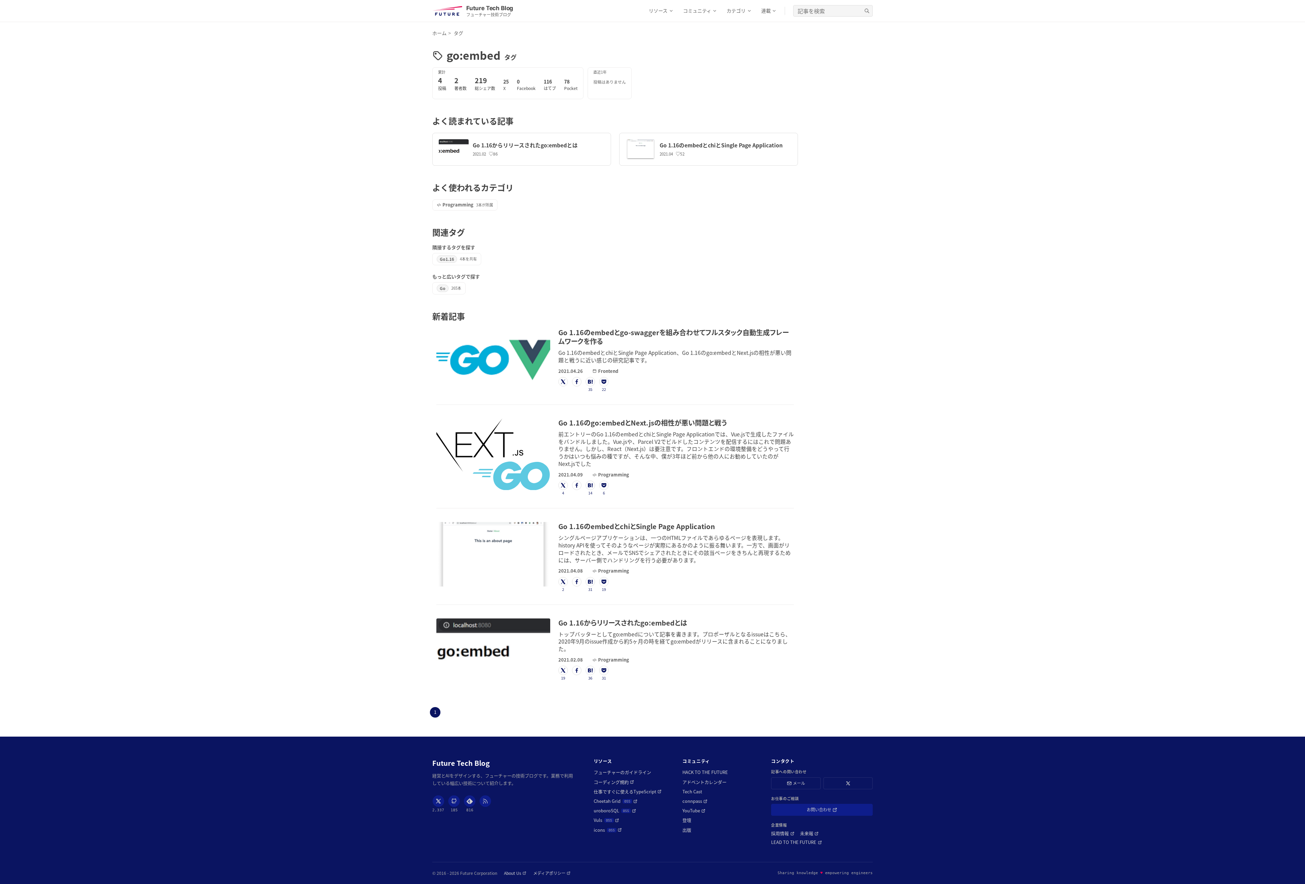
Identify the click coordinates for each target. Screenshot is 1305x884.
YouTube (694, 811)
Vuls (606, 820)
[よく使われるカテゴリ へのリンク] (517, 187)
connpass (695, 801)
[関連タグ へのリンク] (469, 232)
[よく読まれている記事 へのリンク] (517, 121)
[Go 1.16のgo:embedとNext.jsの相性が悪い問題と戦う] (493, 454)
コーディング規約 (614, 782)
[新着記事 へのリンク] (469, 316)
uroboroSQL (615, 811)
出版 (686, 830)
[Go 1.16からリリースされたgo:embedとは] (454, 149)
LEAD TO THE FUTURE (796, 842)
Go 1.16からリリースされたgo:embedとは (525, 145)
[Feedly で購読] (469, 801)
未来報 (809, 833)
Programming (457, 205)
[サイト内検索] (867, 10)
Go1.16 (447, 259)
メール (799, 783)
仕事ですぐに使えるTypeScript (628, 792)
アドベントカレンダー (704, 782)
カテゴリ (736, 10)
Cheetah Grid (616, 801)
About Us (515, 873)
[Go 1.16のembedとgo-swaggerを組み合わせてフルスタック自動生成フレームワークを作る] (493, 357)
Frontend (608, 371)
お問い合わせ (829, 811)
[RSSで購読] (485, 801)
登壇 (686, 820)
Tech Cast (692, 792)
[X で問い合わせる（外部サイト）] (848, 783)
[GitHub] (454, 801)
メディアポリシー (552, 873)
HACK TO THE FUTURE (705, 772)
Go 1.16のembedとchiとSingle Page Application (721, 145)
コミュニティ (697, 10)
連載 (766, 10)
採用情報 (782, 833)
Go (443, 288)
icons (608, 830)
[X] (438, 801)
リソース (658, 10)
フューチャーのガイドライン (622, 772)
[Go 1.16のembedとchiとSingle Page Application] (641, 149)
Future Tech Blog (461, 763)
